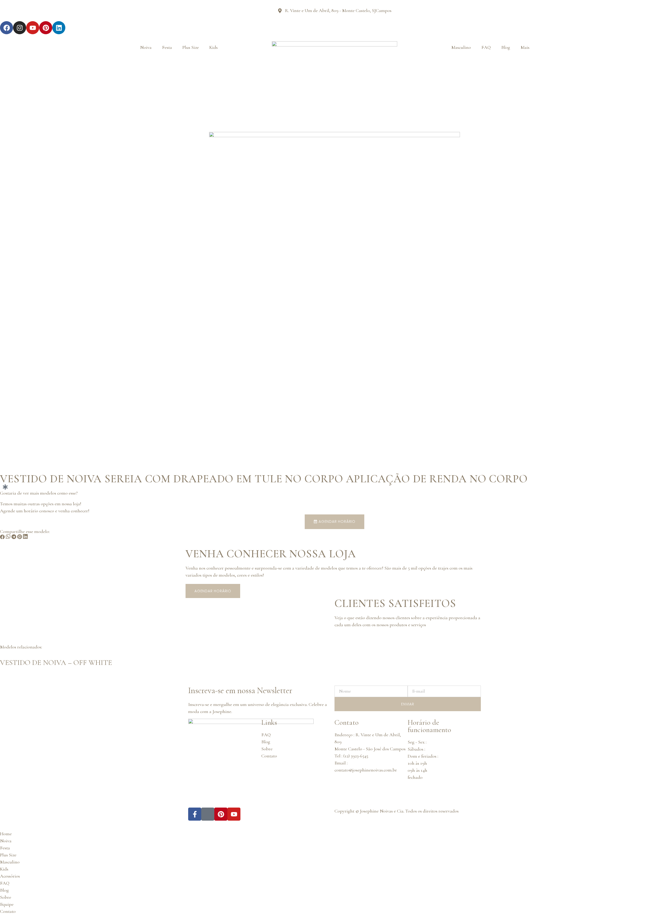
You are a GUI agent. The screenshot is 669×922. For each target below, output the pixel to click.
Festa (167, 47)
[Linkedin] (58, 27)
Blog (505, 47)
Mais (525, 47)
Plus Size (190, 47)
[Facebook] (6, 27)
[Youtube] (32, 27)
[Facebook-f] (194, 814)
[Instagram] (19, 27)
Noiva (146, 47)
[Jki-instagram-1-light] (207, 814)
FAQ (486, 47)
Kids (213, 47)
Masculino (461, 47)
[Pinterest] (45, 27)
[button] (2, 537)
